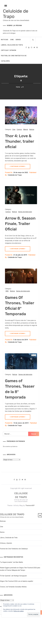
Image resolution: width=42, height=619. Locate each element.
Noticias (4, 39)
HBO (7, 291)
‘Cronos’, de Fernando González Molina (13, 587)
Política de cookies (18, 611)
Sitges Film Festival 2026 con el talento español (16, 581)
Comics (19, 129)
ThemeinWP (30, 505)
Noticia (31, 129)
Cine (12, 39)
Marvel (25, 129)
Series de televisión (25, 212)
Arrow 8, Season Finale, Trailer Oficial (20, 223)
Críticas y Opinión (8, 50)
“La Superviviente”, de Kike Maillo (11, 562)
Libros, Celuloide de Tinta (12, 45)
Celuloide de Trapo (15, 175)
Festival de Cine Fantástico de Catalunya (13, 58)
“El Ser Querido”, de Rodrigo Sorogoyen (13, 576)
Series (18, 39)
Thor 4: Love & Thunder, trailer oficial (19, 141)
